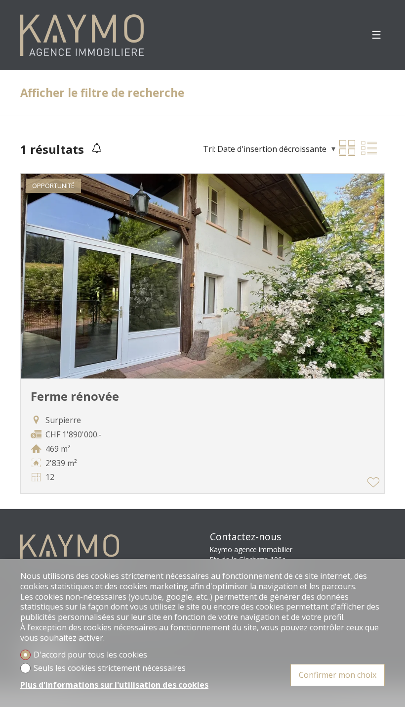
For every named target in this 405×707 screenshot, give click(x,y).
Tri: (209, 148)
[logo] (82, 35)
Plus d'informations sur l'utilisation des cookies (114, 685)
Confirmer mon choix (337, 674)
